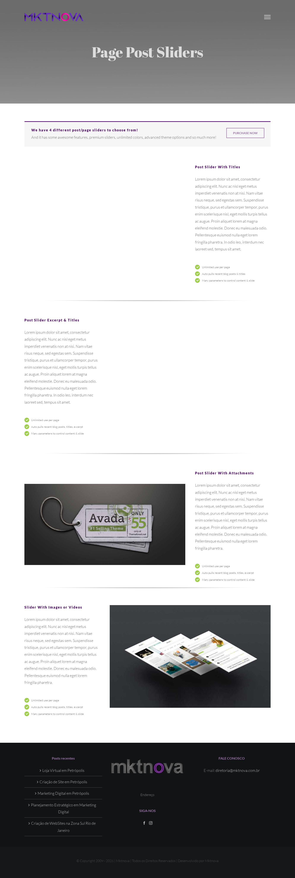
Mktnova (212, 861)
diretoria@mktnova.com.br (238, 770)
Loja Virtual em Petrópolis (63, 770)
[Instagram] (150, 823)
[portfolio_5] (104, 524)
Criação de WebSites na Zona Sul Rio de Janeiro (63, 826)
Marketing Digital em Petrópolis (63, 793)
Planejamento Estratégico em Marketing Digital (63, 808)
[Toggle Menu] (267, 17)
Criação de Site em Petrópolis (63, 781)
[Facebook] (144, 823)
